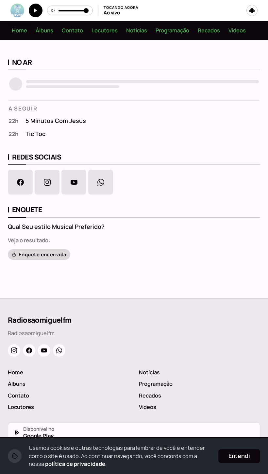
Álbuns (44, 30)
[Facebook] (29, 350)
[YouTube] (44, 350)
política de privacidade (75, 463)
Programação (172, 30)
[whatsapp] (100, 182)
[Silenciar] (53, 10)
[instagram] (47, 182)
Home (19, 30)
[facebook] (20, 182)
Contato (72, 30)
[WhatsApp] (59, 350)
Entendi (239, 456)
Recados (209, 30)
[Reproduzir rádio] (35, 10)
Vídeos (237, 30)
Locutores (105, 30)
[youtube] (73, 182)
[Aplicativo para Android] (252, 10)
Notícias (136, 30)
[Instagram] (14, 350)
